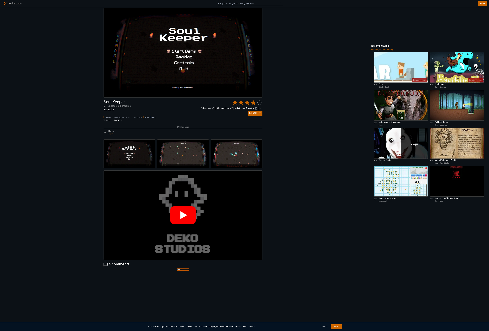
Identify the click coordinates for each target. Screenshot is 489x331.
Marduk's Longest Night (445, 160)
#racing (390, 50)
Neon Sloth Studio (442, 163)
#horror (382, 50)
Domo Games (440, 87)
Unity (153, 117)
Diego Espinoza (441, 125)
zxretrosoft (383, 201)
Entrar (482, 4)
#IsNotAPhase (441, 122)
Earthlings (439, 84)
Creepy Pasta (385, 160)
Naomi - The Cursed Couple (447, 198)
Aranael (382, 125)
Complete (138, 117)
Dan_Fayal (439, 201)
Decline (325, 327)
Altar (381, 84)
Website (108, 117)
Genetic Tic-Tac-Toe (388, 198)
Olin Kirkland (384, 87)
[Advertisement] (429, 26)
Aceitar (336, 327)
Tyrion (381, 163)
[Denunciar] (261, 108)
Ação (147, 117)
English (110, 134)
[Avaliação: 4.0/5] (247, 103)
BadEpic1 (109, 109)
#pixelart (374, 50)
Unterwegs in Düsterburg (390, 122)
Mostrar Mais (183, 127)
